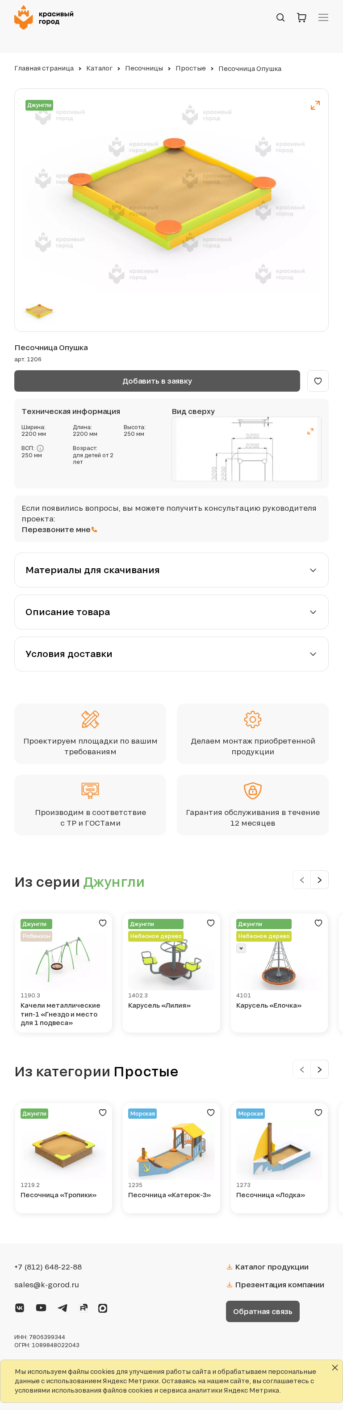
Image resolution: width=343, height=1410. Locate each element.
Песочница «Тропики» (58, 1195)
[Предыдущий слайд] (302, 879)
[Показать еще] (241, 948)
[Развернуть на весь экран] (315, 105)
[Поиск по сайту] (280, 17)
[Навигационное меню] (323, 17)
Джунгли (39, 105)
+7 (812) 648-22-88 (48, 1267)
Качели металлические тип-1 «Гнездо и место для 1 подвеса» (60, 1013)
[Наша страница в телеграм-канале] (62, 1306)
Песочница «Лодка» (270, 1195)
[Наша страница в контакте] (19, 1306)
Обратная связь (263, 1311)
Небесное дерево (156, 936)
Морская (142, 1113)
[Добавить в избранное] (318, 381)
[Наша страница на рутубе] (83, 1306)
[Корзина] (302, 17)
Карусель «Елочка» (268, 1005)
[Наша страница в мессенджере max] (102, 1306)
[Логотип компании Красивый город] (46, 17)
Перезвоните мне (56, 529)
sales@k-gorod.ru (46, 1285)
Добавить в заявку (157, 380)
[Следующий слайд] (320, 879)
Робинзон (36, 936)
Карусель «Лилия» (159, 1005)
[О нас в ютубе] (41, 1306)
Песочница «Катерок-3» (169, 1195)
